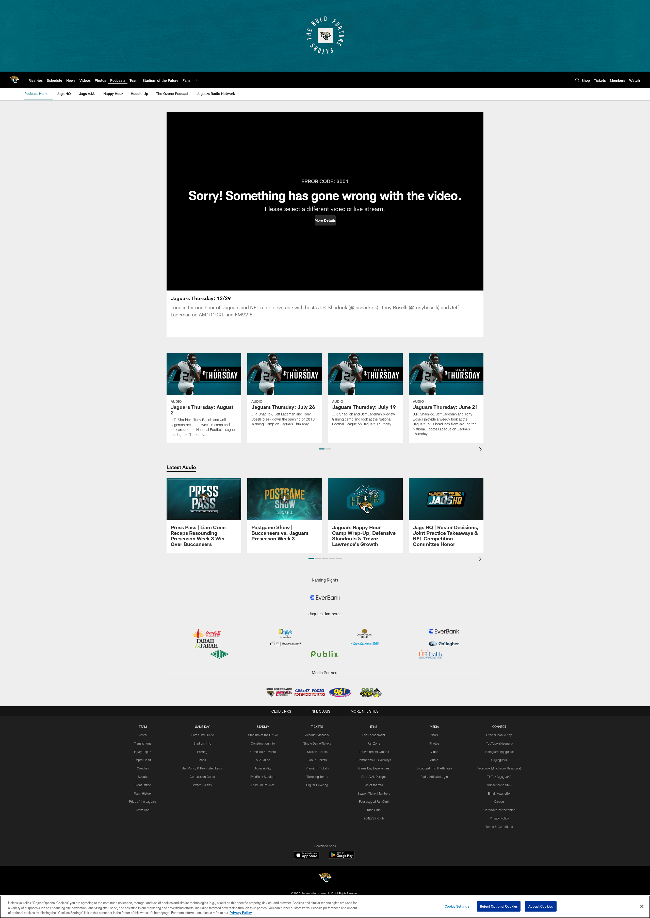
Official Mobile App (499, 735)
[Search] (577, 79)
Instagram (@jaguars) (499, 751)
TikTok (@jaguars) (499, 776)
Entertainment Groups (374, 751)
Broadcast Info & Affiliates (434, 768)
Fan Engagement (373, 735)
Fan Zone (374, 743)
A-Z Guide (263, 760)
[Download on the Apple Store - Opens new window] (306, 855)
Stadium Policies (262, 785)
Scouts (143, 776)
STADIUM (263, 726)
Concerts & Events (263, 751)
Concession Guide (202, 776)
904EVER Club (374, 818)
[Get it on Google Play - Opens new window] (341, 857)
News (434, 735)
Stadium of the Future (263, 735)
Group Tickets (317, 760)
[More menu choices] (196, 80)
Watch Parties (202, 785)
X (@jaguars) (499, 760)
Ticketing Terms (317, 776)
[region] (325, 906)
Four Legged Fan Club (374, 801)
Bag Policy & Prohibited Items (202, 768)
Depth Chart (143, 760)
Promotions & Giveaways (373, 760)
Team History (143, 793)
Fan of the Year (374, 785)
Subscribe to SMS (499, 785)
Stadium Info (202, 743)
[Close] (641, 906)
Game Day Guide (202, 735)
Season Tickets (317, 751)
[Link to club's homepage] (14, 80)
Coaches (143, 768)
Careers (499, 801)
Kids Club (374, 810)
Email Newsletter (499, 793)
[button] (325, 220)
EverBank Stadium (262, 776)
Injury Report (143, 751)
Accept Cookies (540, 906)
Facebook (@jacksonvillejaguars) (499, 768)
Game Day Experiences (373, 768)
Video (434, 751)
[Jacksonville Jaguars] (325, 878)
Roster (142, 735)
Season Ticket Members (374, 793)
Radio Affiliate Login (434, 776)
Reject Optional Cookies (499, 906)
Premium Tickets (317, 768)
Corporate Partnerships (499, 810)
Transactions (142, 743)
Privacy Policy (499, 818)
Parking (202, 751)
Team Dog (143, 810)
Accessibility (262, 768)
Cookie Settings (457, 906)
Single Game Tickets (317, 743)
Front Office (143, 785)
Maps (202, 760)
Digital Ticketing (317, 785)
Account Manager (317, 735)
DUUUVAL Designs (373, 776)
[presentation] (481, 450)
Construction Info (263, 743)
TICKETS (317, 726)
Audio (434, 760)
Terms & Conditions (499, 826)
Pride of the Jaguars (142, 801)
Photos (434, 743)
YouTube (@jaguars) (499, 743)
